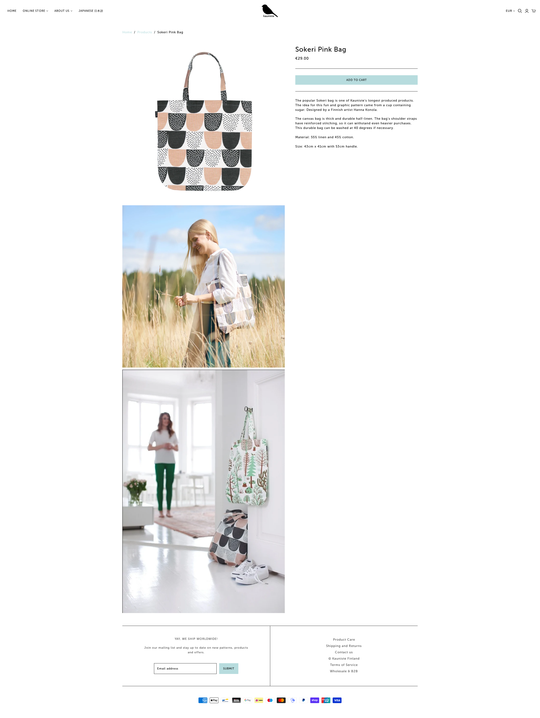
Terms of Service (344, 665)
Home (11, 10)
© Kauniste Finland (344, 658)
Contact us (344, 652)
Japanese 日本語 (91, 10)
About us (61, 10)
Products (144, 32)
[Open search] (520, 11)
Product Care (344, 640)
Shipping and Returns (344, 646)
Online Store (34, 10)
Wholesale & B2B (344, 671)
